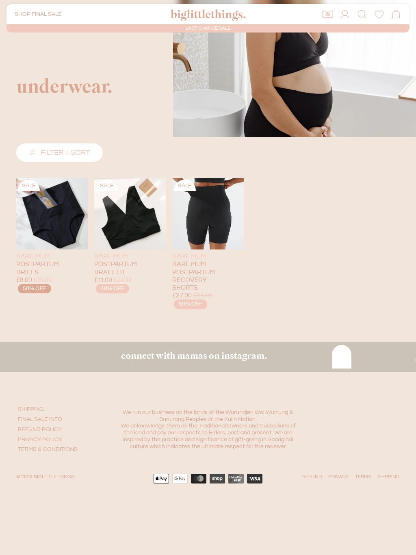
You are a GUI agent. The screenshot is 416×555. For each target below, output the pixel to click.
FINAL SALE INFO (40, 419)
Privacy (338, 476)
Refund (312, 476)
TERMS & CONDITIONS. (48, 449)
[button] (361, 14)
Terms (363, 476)
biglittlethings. (54, 476)
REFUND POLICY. (40, 429)
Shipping (388, 476)
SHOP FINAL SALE (38, 14)
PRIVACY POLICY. (40, 439)
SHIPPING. (31, 409)
